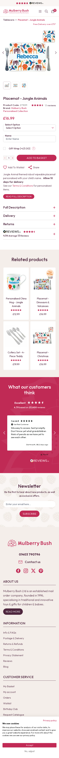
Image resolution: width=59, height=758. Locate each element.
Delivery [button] (9, 216)
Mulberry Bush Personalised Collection (15, 110)
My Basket (8, 686)
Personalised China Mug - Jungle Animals (16, 302)
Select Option (12, 124)
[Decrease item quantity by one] (5, 158)
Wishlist (7, 703)
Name (8, 135)
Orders (7, 697)
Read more (13, 611)
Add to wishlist (16, 167)
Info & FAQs (9, 632)
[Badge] (50, 275)
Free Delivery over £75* (44, 24)
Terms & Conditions (22, 185)
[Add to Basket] (8, 290)
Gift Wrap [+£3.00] (19, 148)
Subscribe (29, 513)
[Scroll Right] (56, 52)
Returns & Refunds (13, 643)
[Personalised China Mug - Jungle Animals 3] (16, 282)
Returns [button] (8, 224)
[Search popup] (46, 11)
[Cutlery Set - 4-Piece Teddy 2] (16, 336)
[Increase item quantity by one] (12, 158)
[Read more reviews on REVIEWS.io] (39, 461)
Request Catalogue (13, 714)
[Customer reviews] (29, 3)
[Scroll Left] (3, 52)
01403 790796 (29, 554)
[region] (29, 433)
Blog (5, 666)
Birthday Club (10, 709)
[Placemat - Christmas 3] (43, 336)
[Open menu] (40, 11)
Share (36, 167)
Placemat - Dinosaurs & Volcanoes (43, 302)
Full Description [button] (14, 207)
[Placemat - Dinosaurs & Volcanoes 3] (43, 282)
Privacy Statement (13, 655)
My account (9, 692)
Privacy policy (50, 720)
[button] (29, 234)
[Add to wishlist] (8, 285)
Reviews (7, 661)
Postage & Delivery (13, 638)
